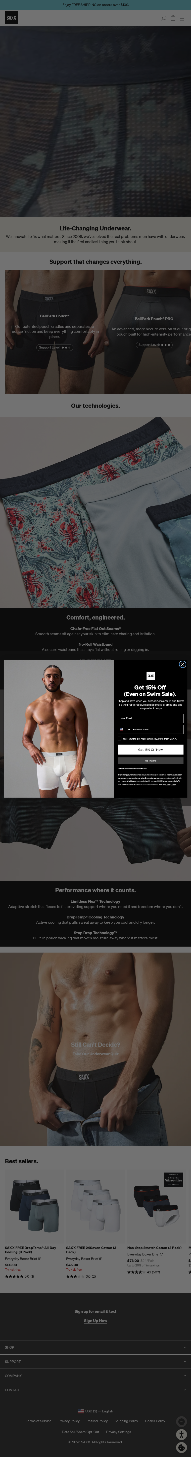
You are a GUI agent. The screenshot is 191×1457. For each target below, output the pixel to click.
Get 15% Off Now (150, 750)
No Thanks (150, 760)
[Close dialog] (182, 664)
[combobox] (124, 729)
